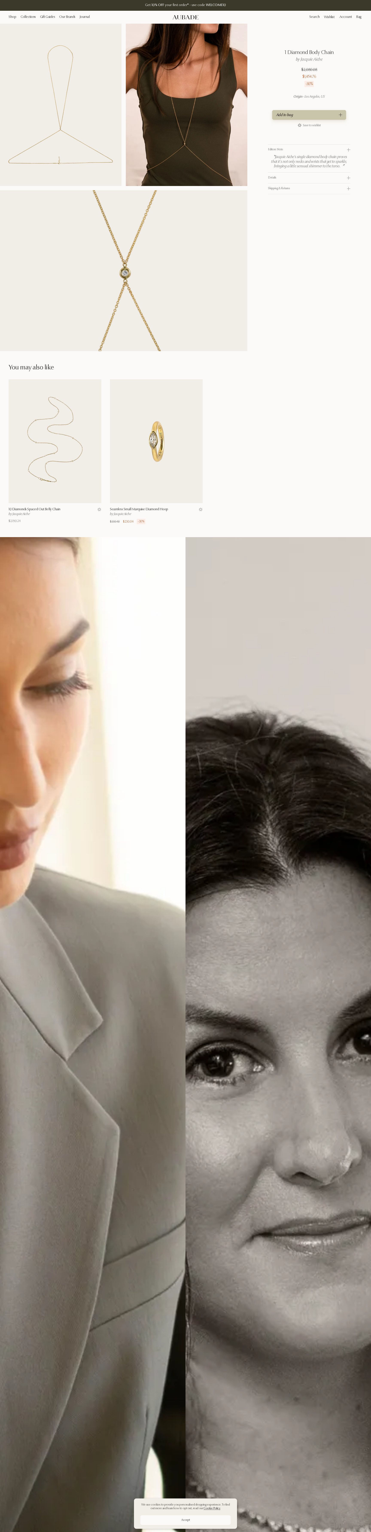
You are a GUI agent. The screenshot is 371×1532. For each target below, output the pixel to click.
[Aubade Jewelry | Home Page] (185, 17)
